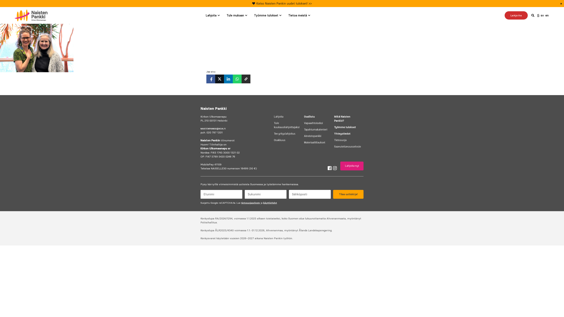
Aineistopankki (312, 136)
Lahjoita (211, 15)
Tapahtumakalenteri (315, 129)
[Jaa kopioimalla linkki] (246, 79)
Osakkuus (279, 140)
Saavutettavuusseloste (347, 146)
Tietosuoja (340, 140)
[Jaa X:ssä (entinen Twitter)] (219, 79)
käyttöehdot (270, 202)
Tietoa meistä (297, 15)
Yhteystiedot (342, 133)
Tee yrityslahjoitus (284, 133)
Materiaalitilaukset (314, 142)
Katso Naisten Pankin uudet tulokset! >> (284, 3)
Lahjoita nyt (352, 165)
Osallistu (309, 116)
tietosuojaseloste (250, 202)
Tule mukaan (235, 15)
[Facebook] (329, 168)
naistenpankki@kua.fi (213, 128)
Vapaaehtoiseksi (313, 123)
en (547, 15)
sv (542, 15)
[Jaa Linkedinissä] (228, 79)
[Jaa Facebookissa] (210, 79)
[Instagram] (335, 168)
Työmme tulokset (266, 15)
